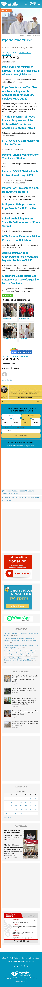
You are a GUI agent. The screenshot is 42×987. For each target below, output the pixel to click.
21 (6, 809)
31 (21, 813)
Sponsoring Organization (30, 958)
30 (16, 813)
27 (35, 809)
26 (31, 809)
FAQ (11, 958)
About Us (5, 958)
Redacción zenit (25, 53)
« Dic (5, 817)
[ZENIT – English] (11, 4)
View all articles (8, 380)
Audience (17, 958)
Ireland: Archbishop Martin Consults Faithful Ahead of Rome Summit (21, 222)
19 (31, 806)
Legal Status (12, 961)
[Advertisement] (21, 474)
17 (21, 806)
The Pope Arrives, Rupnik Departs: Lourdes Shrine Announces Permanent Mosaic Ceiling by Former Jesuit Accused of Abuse (25, 678)
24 (21, 809)
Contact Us (30, 961)
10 (21, 802)
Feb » (9, 817)
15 (11, 806)
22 (11, 809)
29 (11, 813)
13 (35, 802)
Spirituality (6, 11)
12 (31, 802)
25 (26, 809)
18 (26, 806)
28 (6, 813)
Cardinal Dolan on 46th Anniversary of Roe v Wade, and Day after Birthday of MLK (20, 256)
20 (35, 806)
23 (16, 809)
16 (16, 806)
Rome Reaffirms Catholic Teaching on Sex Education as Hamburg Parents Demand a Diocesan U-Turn (25, 723)
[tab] (12, 915)
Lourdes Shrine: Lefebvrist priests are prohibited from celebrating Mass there (24, 689)
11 (26, 802)
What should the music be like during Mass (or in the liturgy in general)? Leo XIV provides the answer (25, 712)
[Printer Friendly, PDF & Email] (7, 295)
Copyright (21, 961)
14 (6, 806)
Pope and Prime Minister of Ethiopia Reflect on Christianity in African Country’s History (20, 70)
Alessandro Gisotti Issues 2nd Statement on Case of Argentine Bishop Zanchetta (20, 279)
